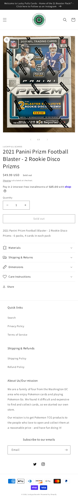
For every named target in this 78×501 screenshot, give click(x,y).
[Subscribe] (66, 449)
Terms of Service (17, 334)
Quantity (7, 197)
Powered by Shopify (49, 494)
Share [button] (10, 286)
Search (12, 317)
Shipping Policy (17, 358)
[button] (5, 20)
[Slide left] (31, 139)
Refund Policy (16, 367)
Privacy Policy (16, 326)
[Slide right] (47, 139)
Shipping (7, 180)
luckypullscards (34, 494)
